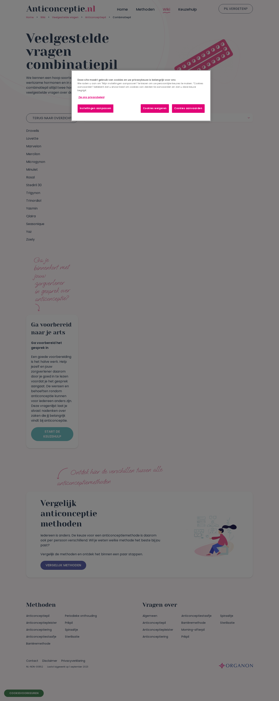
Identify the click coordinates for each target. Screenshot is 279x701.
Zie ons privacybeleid (91, 97)
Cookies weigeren (155, 108)
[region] (141, 95)
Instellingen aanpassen (96, 108)
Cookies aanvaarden (188, 108)
